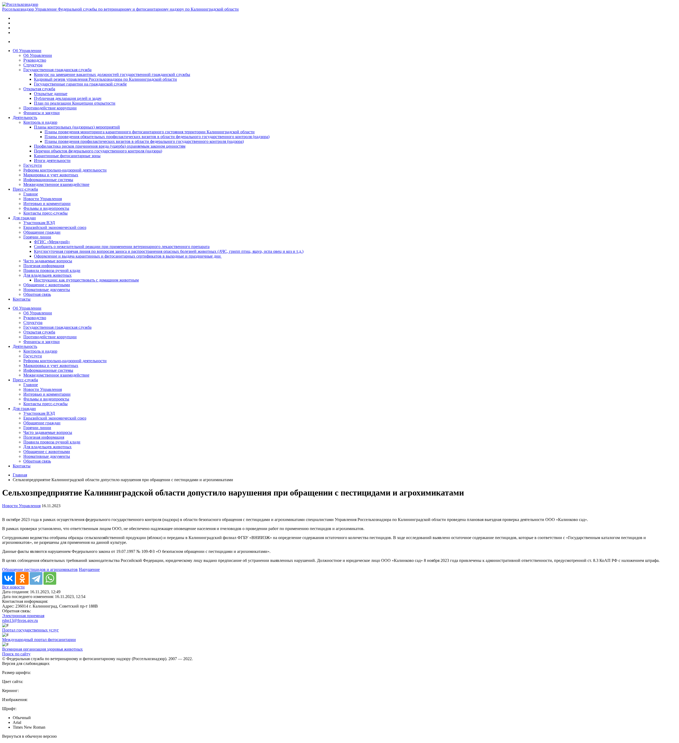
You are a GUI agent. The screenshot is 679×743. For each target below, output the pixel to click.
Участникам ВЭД (39, 222)
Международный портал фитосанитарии (39, 639)
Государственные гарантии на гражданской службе (80, 84)
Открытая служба (39, 89)
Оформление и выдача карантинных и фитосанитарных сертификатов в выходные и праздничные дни (128, 256)
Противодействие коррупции (50, 108)
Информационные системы (48, 179)
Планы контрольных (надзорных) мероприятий (77, 127)
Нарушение (89, 569)
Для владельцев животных (47, 275)
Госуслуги (32, 165)
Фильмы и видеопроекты (46, 208)
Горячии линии (37, 237)
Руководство (34, 60)
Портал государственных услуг (30, 630)
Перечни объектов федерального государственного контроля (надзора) (98, 151)
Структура (32, 65)
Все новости (13, 587)
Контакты (22, 299)
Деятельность (25, 117)
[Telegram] (36, 578)
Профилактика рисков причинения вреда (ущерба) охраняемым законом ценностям (109, 146)
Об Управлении (27, 50)
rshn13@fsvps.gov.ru (20, 620)
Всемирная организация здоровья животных (42, 649)
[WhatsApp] (49, 578)
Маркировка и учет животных (50, 175)
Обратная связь (37, 294)
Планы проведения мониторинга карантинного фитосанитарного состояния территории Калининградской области (150, 132)
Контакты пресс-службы (45, 213)
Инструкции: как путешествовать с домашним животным (86, 280)
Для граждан (24, 218)
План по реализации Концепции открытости (74, 103)
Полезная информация (43, 265)
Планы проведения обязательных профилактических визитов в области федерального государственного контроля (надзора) (157, 136)
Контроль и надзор (40, 122)
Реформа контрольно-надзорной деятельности (65, 170)
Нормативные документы (46, 289)
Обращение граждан (41, 232)
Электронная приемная (23, 615)
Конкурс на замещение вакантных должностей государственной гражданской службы (112, 74)
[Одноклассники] (22, 578)
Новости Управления (42, 199)
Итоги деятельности (52, 160)
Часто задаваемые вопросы (47, 261)
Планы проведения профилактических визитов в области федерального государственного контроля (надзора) (144, 141)
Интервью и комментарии (47, 203)
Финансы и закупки (41, 112)
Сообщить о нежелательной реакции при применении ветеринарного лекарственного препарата (122, 246)
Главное (30, 194)
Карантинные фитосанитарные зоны (67, 155)
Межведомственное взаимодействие (56, 184)
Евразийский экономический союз (54, 227)
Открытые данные (50, 93)
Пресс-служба (25, 189)
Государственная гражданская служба (57, 69)
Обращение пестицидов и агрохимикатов (40, 569)
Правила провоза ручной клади (51, 270)
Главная (20, 475)
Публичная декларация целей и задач (67, 98)
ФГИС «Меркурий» (52, 242)
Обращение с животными (46, 285)
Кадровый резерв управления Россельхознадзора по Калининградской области (105, 79)
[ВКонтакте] (8, 578)
